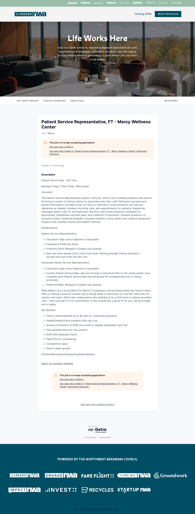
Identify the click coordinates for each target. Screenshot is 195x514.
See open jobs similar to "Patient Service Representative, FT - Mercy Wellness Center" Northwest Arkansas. (98, 152)
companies (54, 100)
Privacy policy (90, 437)
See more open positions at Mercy (98, 404)
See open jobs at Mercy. (61, 147)
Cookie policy (105, 437)
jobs (77, 100)
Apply (57, 363)
